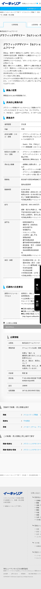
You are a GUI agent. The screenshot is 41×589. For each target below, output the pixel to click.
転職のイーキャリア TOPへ (13, 506)
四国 (37, 515)
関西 (37, 510)
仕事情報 (15, 25)
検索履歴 (37, 304)
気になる (37, 288)
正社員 (24, 475)
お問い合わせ (14, 573)
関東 (37, 503)
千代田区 (26, 421)
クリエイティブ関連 (28, 12)
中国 (37, 512)
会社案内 (5, 573)
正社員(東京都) (33, 475)
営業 (37, 529)
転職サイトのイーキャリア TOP (9, 12)
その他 (38, 520)
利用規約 (23, 573)
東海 (37, 507)
